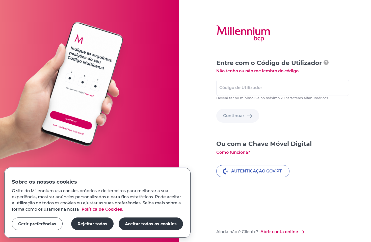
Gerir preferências (37, 223)
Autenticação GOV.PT (256, 171)
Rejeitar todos (92, 223)
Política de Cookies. (101, 209)
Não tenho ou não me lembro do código (257, 71)
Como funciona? (233, 152)
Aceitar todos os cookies (151, 223)
